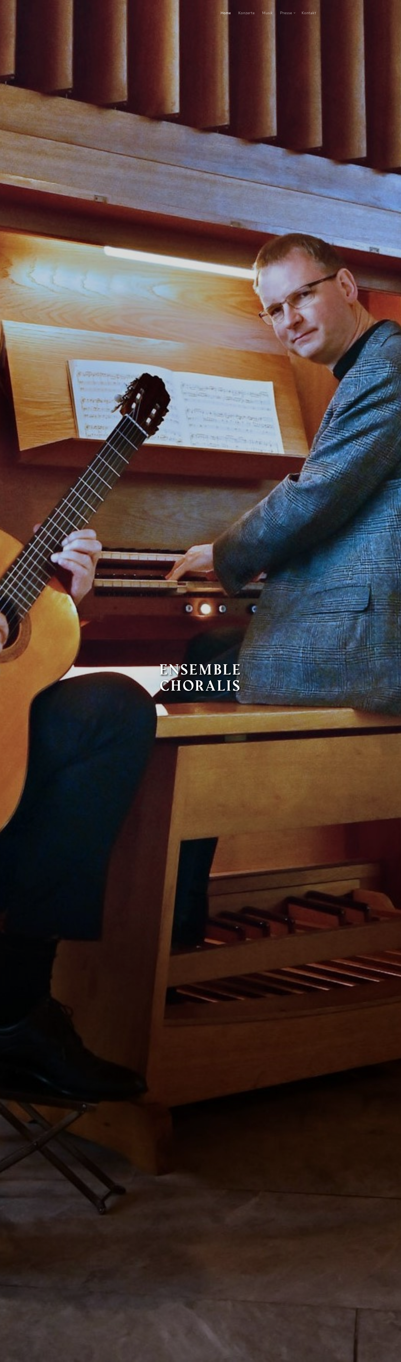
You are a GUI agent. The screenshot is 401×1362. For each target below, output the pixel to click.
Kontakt (309, 12)
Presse (286, 12)
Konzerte (246, 12)
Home (226, 12)
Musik (267, 12)
